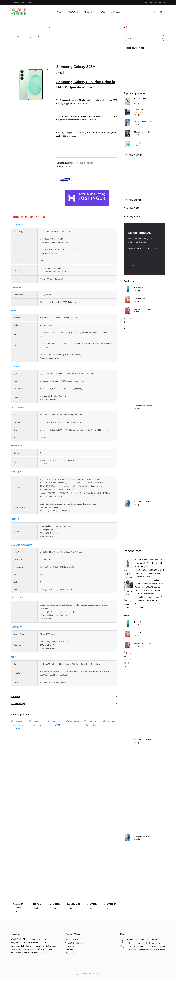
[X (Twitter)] (151, 2)
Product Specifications (28, 217)
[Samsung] (65, 180)
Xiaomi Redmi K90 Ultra (143, 502)
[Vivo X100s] (55, 810)
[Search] (154, 12)
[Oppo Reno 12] (73, 810)
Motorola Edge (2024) (142, 132)
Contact (115, 12)
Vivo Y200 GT (110, 904)
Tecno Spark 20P (140, 143)
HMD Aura (36, 904)
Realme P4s (138, 288)
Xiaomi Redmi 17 (141, 298)
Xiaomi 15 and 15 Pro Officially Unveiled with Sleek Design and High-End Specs (148, 563)
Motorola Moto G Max (142, 309)
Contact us (69, 953)
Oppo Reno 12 (73, 904)
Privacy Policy (71, 939)
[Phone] (164, 2)
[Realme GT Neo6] (18, 810)
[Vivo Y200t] (91, 810)
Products (73, 12)
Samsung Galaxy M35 (142, 121)
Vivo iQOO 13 (139, 109)
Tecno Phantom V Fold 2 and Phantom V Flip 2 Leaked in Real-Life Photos (149, 603)
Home (59, 12)
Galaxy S (66, 166)
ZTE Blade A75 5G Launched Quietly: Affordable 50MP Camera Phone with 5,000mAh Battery (149, 583)
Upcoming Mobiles (85, 163)
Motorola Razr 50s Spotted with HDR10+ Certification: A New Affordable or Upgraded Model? (148, 593)
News (102, 12)
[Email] (160, 2)
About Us (89, 12)
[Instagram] (155, 2)
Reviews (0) (18, 703)
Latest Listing (27, 2)
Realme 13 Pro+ (140, 98)
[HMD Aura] (36, 810)
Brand (15, 696)
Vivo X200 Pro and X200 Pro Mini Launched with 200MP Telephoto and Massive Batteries (149, 573)
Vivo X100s (55, 904)
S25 (72, 166)
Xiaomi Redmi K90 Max (143, 405)
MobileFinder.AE (95, 974)
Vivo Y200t (92, 904)
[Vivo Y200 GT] (110, 810)
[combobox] (85, 27)
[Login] (161, 12)
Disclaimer (70, 946)
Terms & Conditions (73, 943)
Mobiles (72, 163)
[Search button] (124, 27)
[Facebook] (146, 2)
